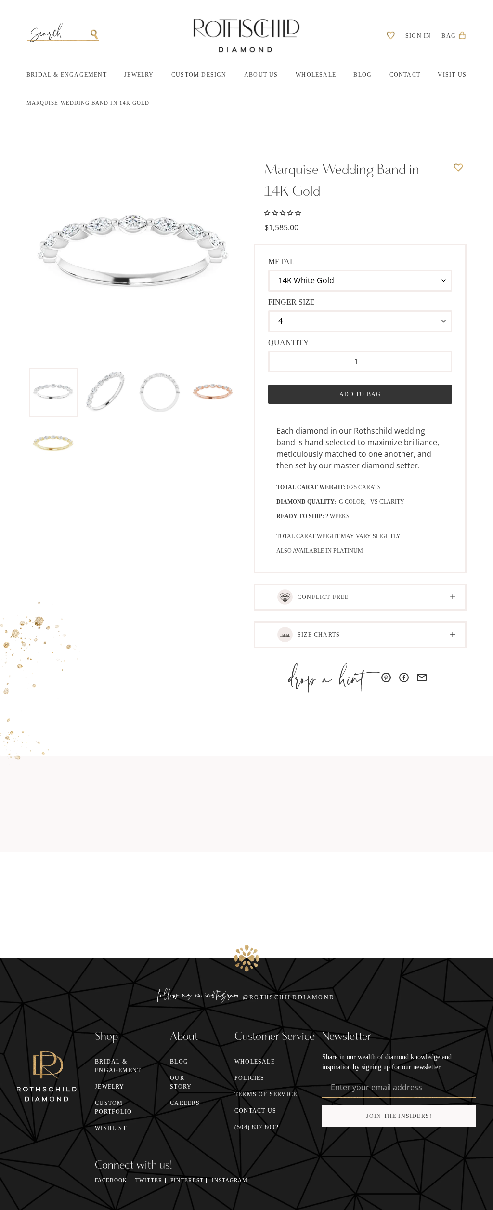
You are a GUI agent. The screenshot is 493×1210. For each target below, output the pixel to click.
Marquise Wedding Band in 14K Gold (87, 103)
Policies (249, 1078)
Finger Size (291, 302)
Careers (185, 1103)
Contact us (255, 1110)
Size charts (319, 634)
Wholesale (254, 1061)
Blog (179, 1061)
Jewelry (109, 1086)
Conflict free (323, 597)
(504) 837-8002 (256, 1127)
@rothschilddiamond (289, 997)
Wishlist (111, 1128)
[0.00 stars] (282, 212)
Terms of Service (265, 1094)
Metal (281, 261)
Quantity (288, 342)
